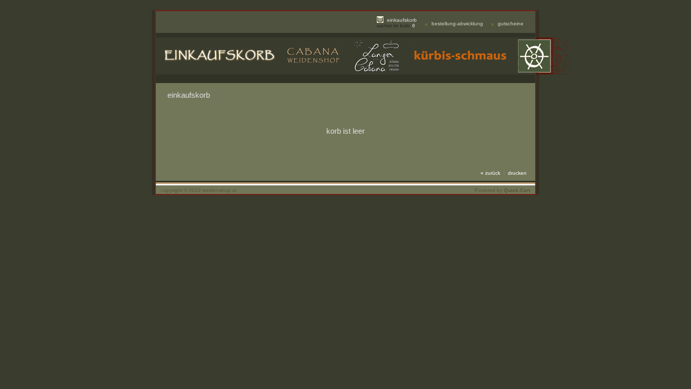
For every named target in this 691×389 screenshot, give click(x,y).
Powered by (502, 190)
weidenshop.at (219, 190)
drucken (517, 173)
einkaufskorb (402, 20)
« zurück (490, 173)
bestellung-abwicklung (457, 23)
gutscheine (511, 23)
